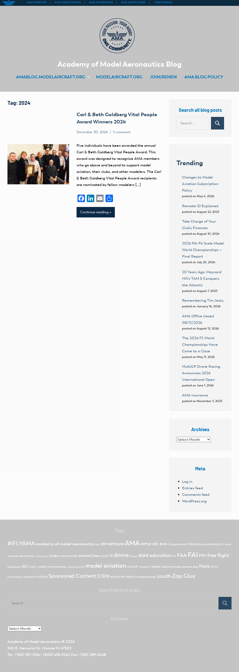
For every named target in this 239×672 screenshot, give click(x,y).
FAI (193, 554)
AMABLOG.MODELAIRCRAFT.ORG (50, 77)
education (161, 555)
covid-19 (106, 556)
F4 (174, 556)
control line (88, 555)
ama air (149, 543)
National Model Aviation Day (179, 566)
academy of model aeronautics (65, 543)
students (118, 576)
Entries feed (192, 488)
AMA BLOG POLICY (203, 77)
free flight (218, 555)
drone (121, 555)
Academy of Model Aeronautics (34, 641)
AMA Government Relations (181, 544)
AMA (132, 543)
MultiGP (132, 566)
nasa (155, 566)
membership (57, 566)
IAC (24, 566)
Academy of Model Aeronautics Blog (119, 64)
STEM (103, 576)
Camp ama (42, 556)
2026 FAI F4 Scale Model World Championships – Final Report (203, 250)
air (98, 544)
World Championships (141, 576)
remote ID (30, 576)
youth (164, 576)
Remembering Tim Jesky (203, 300)
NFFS (214, 566)
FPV (202, 555)
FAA (182, 555)
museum (144, 566)
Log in (187, 481)
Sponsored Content (72, 576)
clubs (54, 555)
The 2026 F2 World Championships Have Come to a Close (200, 344)
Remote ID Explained (200, 206)
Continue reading (94, 212)
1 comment (121, 132)
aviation (13, 556)
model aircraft (75, 566)
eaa (144, 555)
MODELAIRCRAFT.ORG (119, 77)
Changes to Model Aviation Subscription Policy (200, 183)
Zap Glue (183, 576)
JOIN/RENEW (163, 77)
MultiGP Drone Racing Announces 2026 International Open (201, 373)
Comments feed (195, 494)
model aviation (105, 565)
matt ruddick (38, 566)
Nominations (15, 576)
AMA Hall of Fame (218, 544)
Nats (204, 566)
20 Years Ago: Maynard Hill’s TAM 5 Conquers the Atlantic (201, 278)
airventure (112, 543)
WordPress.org (194, 501)
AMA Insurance (195, 395)
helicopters (14, 566)
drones (134, 556)
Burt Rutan (27, 556)
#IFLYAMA (21, 543)
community (68, 556)
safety (42, 576)
